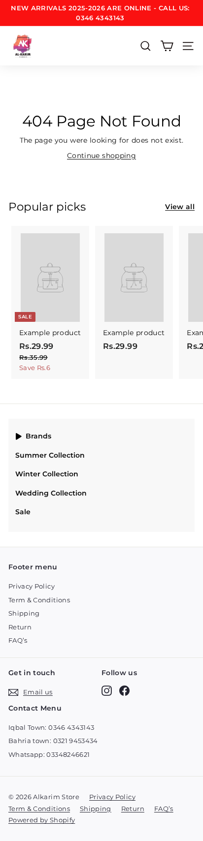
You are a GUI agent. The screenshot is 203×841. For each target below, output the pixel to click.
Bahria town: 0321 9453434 (53, 741)
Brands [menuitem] (38, 436)
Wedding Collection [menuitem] (51, 493)
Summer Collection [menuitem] (50, 455)
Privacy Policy (31, 586)
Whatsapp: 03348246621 (49, 754)
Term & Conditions (39, 600)
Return (20, 627)
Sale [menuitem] (23, 511)
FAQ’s (18, 640)
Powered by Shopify (41, 820)
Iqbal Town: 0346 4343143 (51, 727)
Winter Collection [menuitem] (46, 473)
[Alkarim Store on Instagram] (107, 690)
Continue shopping (101, 155)
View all (180, 206)
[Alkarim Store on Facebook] (124, 690)
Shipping (24, 613)
